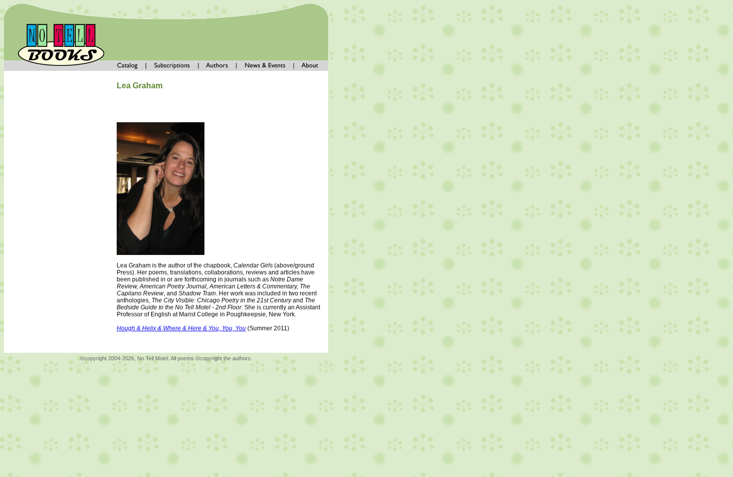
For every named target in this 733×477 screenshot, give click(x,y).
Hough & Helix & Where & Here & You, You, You (181, 328)
